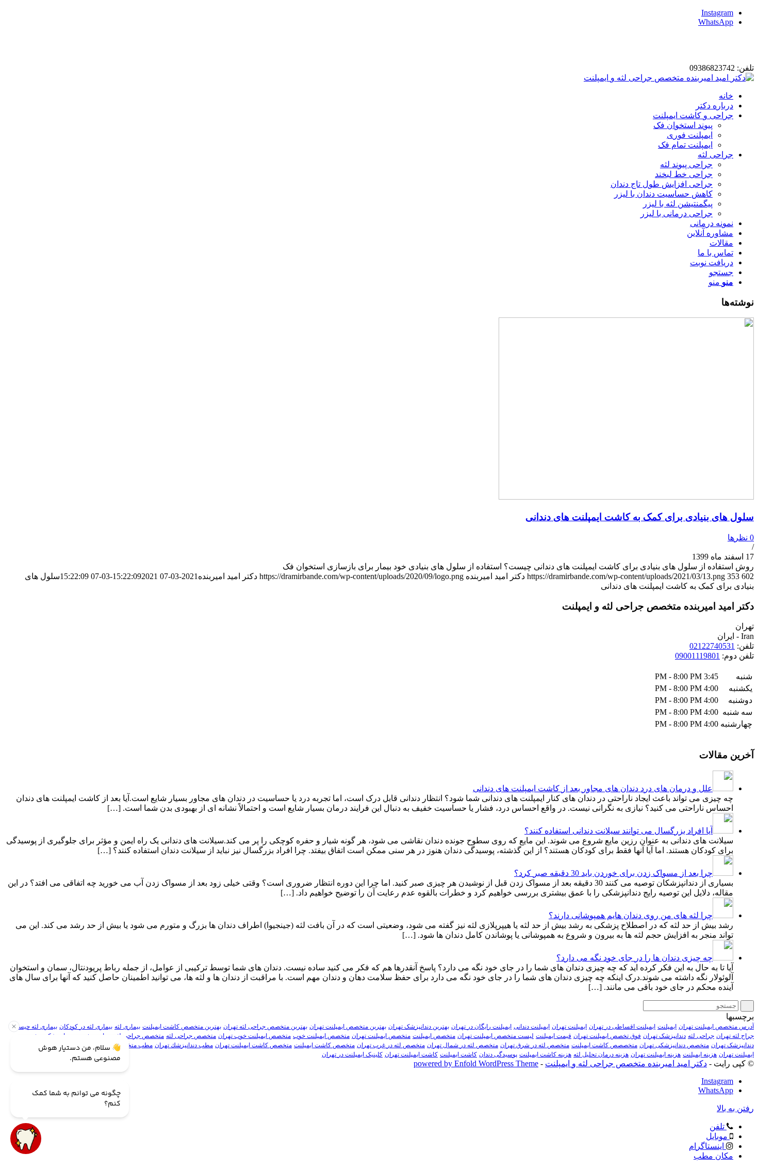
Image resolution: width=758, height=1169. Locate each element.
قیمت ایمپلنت (553, 1035)
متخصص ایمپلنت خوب (321, 1035)
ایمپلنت (667, 1026)
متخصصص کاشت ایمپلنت (604, 1045)
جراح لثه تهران (735, 1035)
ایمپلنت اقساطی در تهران (622, 1026)
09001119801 (697, 655)
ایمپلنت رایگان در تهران (481, 1026)
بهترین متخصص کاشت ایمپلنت (181, 1026)
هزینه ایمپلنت (700, 1054)
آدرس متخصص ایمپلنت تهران (716, 1026)
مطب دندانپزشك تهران (184, 1045)
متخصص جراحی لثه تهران (131, 1035)
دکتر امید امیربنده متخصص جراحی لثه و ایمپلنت (626, 1063)
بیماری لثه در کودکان (85, 1026)
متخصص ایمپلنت (434, 1035)
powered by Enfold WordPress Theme (476, 1063)
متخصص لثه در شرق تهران (534, 1045)
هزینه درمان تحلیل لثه (601, 1054)
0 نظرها (741, 537)
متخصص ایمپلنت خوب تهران (254, 1035)
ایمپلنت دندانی (532, 1026)
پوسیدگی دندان (498, 1054)
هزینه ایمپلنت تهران (656, 1054)
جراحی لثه (701, 1035)
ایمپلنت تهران (569, 1026)
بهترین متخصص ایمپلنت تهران (347, 1026)
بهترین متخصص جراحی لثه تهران (265, 1026)
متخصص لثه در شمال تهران (462, 1045)
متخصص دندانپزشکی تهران (674, 1045)
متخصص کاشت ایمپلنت (324, 1045)
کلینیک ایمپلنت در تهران (352, 1054)
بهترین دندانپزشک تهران (418, 1026)
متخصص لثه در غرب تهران (391, 1045)
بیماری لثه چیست (34, 1026)
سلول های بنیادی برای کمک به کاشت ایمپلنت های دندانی (639, 516)
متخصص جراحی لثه (191, 1035)
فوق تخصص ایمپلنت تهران (607, 1035)
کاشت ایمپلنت (458, 1054)
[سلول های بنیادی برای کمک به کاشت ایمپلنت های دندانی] (626, 496)
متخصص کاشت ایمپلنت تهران (253, 1045)
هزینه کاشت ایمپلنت (545, 1054)
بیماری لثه (127, 1026)
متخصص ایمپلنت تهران (381, 1035)
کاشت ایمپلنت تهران (411, 1054)
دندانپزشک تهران (664, 1035)
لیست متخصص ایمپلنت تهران (495, 1035)
